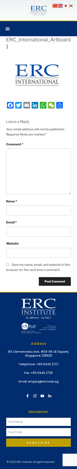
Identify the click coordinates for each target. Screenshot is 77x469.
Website (12, 243)
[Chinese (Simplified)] (55, 5)
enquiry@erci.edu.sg (43, 381)
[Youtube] (42, 396)
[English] (60, 5)
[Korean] (71, 5)
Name (11, 201)
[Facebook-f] (27, 396)
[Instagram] (35, 396)
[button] (7, 28)
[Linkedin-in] (49, 396)
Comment (14, 144)
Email (11, 222)
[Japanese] (66, 5)
